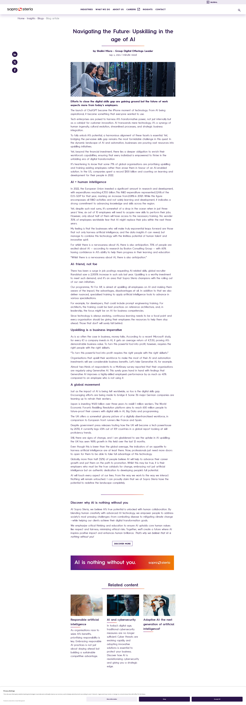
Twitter (15, 62)
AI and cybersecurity (121, 619)
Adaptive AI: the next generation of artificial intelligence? (158, 624)
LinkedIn (15, 54)
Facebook (15, 70)
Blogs (41, 18)
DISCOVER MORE (122, 543)
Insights (31, 18)
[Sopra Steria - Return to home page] (20, 9)
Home (21, 18)
